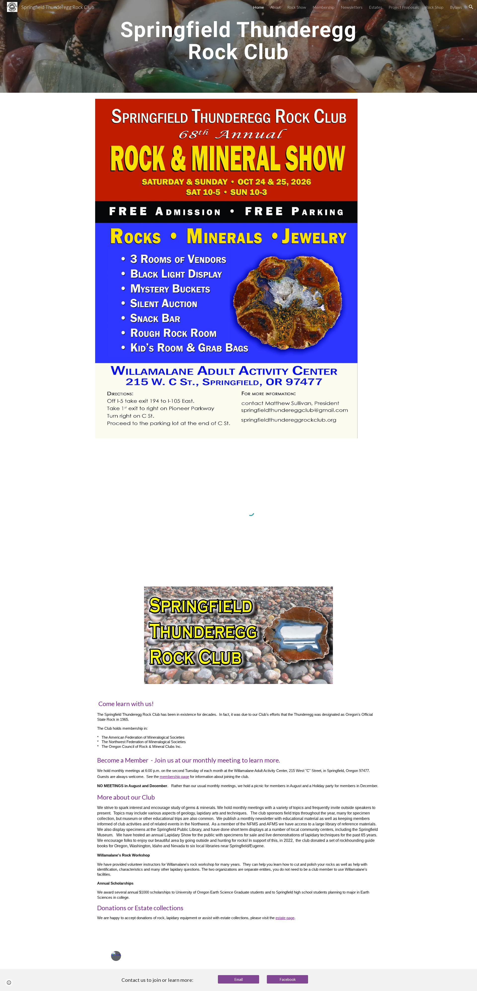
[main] (238, 43)
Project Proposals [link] (404, 7)
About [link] (275, 7)
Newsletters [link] (351, 7)
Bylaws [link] (456, 7)
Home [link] (258, 7)
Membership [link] (323, 7)
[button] (471, 7)
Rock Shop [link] (434, 7)
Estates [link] (375, 7)
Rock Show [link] (296, 7)
